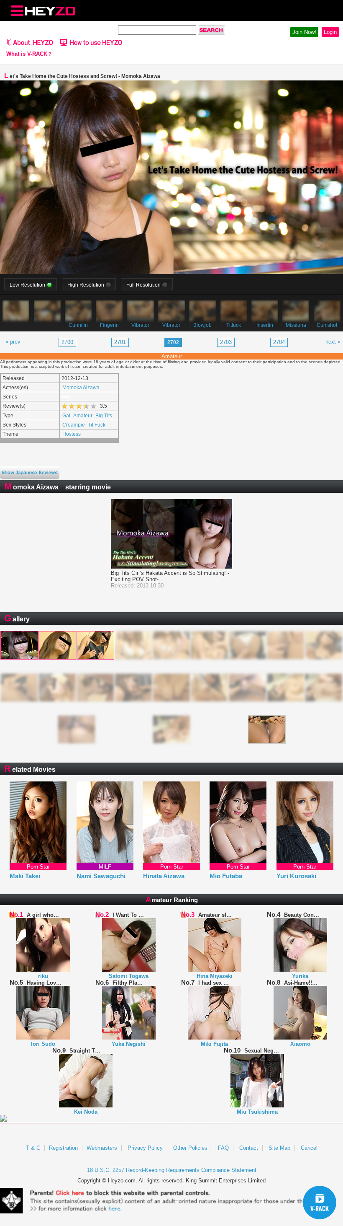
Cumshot (327, 325)
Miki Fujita (214, 1044)
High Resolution (85, 284)
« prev (12, 342)
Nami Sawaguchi (101, 875)
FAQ (223, 1148)
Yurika (300, 976)
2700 (67, 342)
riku (43, 976)
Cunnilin (78, 325)
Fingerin (109, 325)
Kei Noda (85, 1112)
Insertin (264, 325)
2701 (120, 342)
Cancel (309, 1148)
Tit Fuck (96, 424)
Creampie (73, 424)
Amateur (82, 415)
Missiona (296, 325)
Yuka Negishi (129, 1044)
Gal (66, 415)
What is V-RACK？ (29, 54)
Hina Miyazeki (215, 976)
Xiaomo (300, 1044)
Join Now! (304, 32)
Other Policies (190, 1148)
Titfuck (233, 325)
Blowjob (202, 325)
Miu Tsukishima (257, 1112)
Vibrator (140, 325)
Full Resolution (143, 284)
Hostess (71, 434)
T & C (33, 1148)
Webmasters (102, 1148)
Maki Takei (25, 875)
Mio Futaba (226, 875)
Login (330, 32)
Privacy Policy (145, 1148)
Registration (63, 1148)
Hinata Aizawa (163, 875)
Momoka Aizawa (81, 387)
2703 (226, 342)
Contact (248, 1148)
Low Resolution (27, 284)
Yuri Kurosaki (296, 875)
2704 (279, 342)
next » (332, 342)
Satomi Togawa (128, 976)
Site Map (279, 1148)
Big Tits (103, 415)
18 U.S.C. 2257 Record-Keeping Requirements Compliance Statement (171, 1170)
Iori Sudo (43, 1044)
